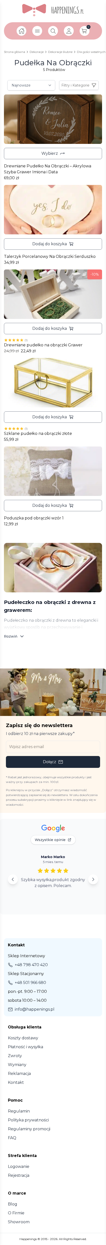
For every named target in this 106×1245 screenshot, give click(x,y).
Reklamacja (19, 1073)
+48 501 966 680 (30, 982)
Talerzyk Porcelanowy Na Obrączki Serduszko (50, 256)
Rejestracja (18, 1175)
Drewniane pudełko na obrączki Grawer (43, 345)
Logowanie (18, 1166)
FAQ (12, 1137)
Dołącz (49, 761)
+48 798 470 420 (31, 964)
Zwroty (15, 1055)
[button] (53, 244)
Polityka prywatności (28, 1120)
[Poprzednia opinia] (13, 879)
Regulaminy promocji (29, 1129)
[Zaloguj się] (69, 31)
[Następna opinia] (93, 879)
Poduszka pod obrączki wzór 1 (34, 518)
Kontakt (16, 1082)
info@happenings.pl (34, 1009)
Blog (12, 1204)
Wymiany (17, 1064)
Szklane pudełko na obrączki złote (38, 433)
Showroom (19, 1222)
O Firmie (16, 1213)
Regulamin (19, 1111)
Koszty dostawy (23, 1038)
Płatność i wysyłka (25, 1047)
